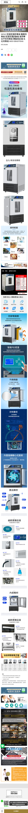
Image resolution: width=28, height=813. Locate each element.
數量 (2, 49)
